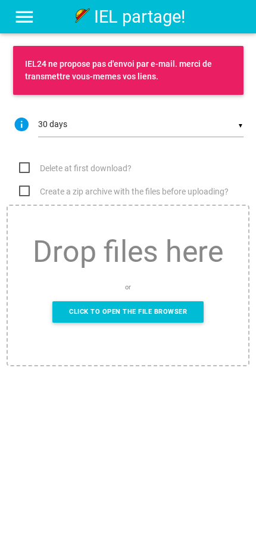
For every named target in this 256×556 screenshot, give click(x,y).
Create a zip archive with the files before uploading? (134, 191)
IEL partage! (137, 17)
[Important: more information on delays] (25, 125)
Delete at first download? (86, 168)
